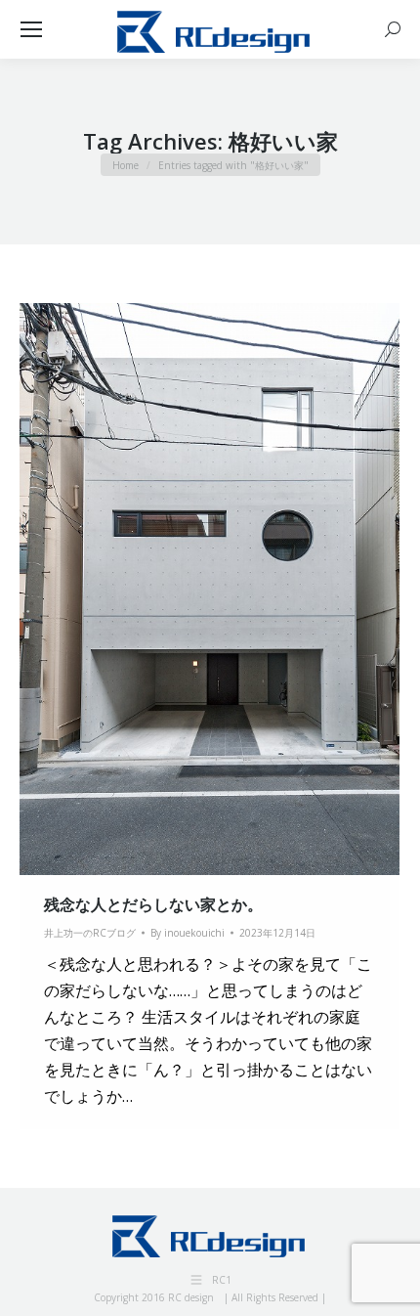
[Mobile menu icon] (31, 29)
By (187, 933)
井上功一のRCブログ (90, 933)
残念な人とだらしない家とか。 (153, 904)
